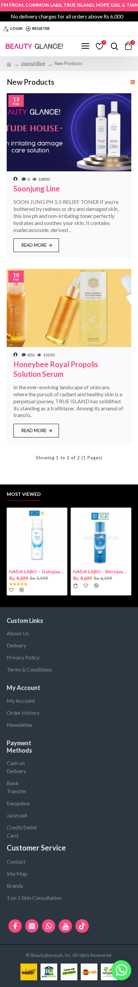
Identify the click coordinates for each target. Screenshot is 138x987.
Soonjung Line (36, 188)
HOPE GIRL (101, 5)
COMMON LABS (36, 5)
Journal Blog (33, 63)
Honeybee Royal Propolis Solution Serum (55, 369)
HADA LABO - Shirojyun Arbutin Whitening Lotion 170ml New (101, 571)
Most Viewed (24, 494)
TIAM (125, 5)
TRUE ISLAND (71, 5)
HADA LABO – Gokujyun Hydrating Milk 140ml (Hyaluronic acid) (37, 571)
